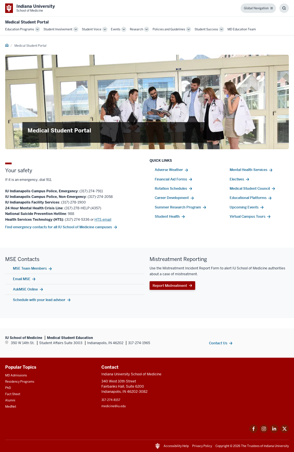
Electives (237, 179)
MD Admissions (16, 375)
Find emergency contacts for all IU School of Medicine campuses (58, 227)
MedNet (10, 407)
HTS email (102, 219)
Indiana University (276, 446)
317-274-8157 (110, 400)
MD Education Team (241, 29)
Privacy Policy (202, 446)
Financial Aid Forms (171, 179)
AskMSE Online (25, 289)
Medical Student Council (250, 188)
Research (136, 29)
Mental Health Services (248, 170)
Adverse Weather (169, 170)
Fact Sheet (12, 394)
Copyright (222, 446)
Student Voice (91, 29)
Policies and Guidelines (169, 29)
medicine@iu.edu (113, 406)
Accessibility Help (176, 446)
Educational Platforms (248, 198)
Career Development (172, 198)
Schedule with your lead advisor (39, 300)
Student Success (206, 29)
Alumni (10, 400)
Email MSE (21, 279)
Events (115, 29)
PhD (8, 388)
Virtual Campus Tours (247, 216)
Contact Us (218, 343)
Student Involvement (57, 29)
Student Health (167, 216)
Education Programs (19, 29)
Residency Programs (19, 382)
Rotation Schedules (171, 188)
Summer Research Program (178, 207)
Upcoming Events (244, 207)
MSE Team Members (30, 268)
